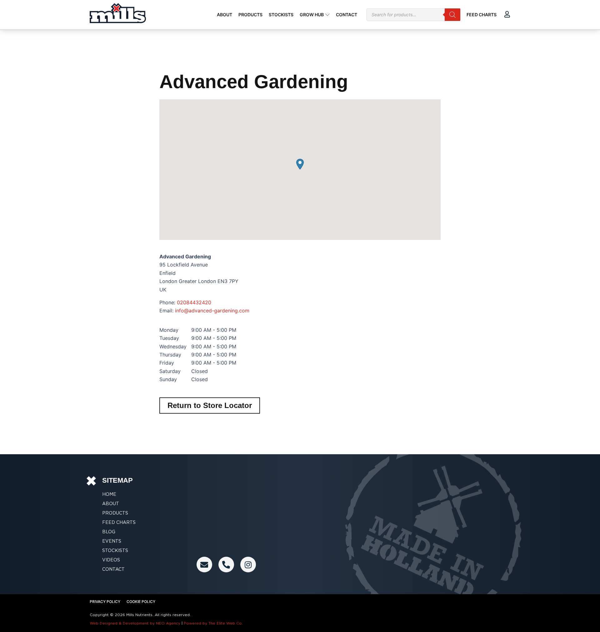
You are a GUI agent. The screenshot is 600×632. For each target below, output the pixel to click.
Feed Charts (119, 522)
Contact (113, 569)
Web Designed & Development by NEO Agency (135, 623)
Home (109, 494)
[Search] (452, 14)
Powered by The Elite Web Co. (213, 623)
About (110, 503)
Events (111, 541)
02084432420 (194, 302)
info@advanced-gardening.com (212, 310)
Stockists (115, 550)
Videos (111, 559)
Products (115, 512)
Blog (108, 531)
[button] (300, 164)
